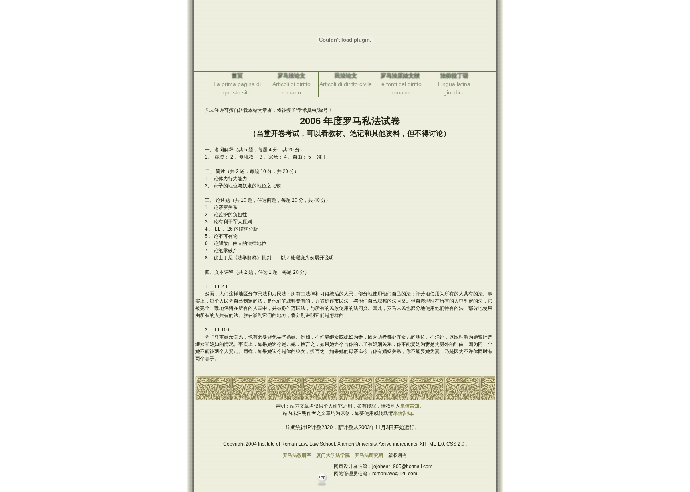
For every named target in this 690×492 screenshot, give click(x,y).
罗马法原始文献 (400, 75)
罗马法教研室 (297, 455)
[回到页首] (323, 488)
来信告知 (409, 406)
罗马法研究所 (369, 455)
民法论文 (346, 75)
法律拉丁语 (454, 75)
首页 (237, 75)
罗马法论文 (291, 75)
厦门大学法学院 (333, 455)
